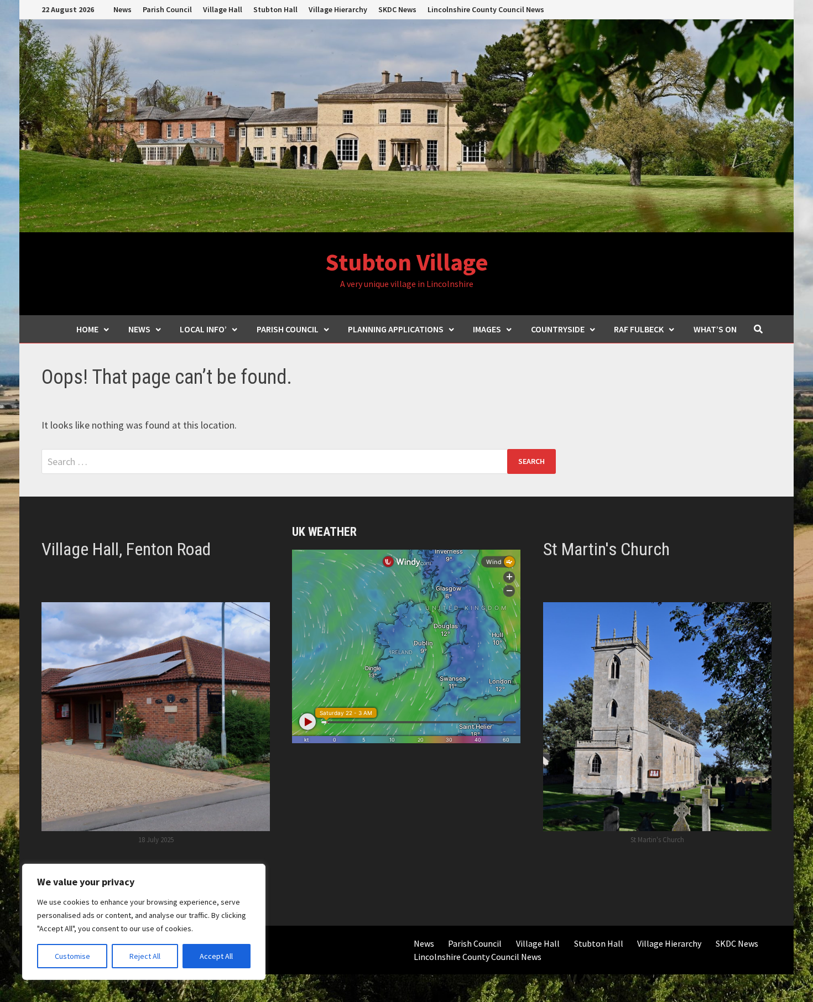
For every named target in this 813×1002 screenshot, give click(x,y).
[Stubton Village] (406, 124)
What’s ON (715, 329)
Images (487, 329)
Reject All (144, 956)
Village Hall (222, 9)
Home (87, 329)
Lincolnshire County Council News (486, 9)
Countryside (558, 329)
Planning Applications (396, 329)
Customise (72, 956)
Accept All (216, 956)
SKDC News (397, 9)
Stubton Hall (275, 9)
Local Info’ (203, 329)
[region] (143, 922)
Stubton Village (406, 262)
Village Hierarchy (338, 9)
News (122, 9)
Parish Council (167, 9)
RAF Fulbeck (639, 329)
